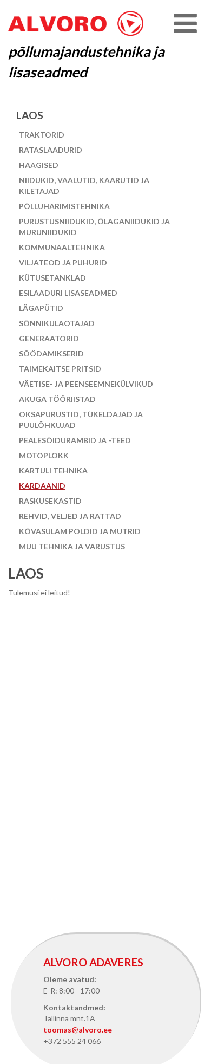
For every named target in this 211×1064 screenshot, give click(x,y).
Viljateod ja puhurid (63, 262)
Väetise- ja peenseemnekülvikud (86, 383)
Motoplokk (44, 455)
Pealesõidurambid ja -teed (75, 440)
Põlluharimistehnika (64, 206)
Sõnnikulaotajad (57, 323)
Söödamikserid (51, 353)
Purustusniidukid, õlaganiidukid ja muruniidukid (94, 227)
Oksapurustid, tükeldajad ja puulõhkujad (81, 420)
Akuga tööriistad (57, 399)
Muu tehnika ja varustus (72, 546)
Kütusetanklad (52, 277)
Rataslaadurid (50, 149)
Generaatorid (49, 338)
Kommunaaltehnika (62, 247)
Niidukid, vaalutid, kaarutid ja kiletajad (84, 186)
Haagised (38, 165)
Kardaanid (42, 485)
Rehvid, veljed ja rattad (70, 516)
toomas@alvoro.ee (77, 1029)
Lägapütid (41, 308)
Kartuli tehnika (53, 470)
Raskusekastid (50, 500)
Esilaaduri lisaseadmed (68, 292)
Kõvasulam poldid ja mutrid (80, 531)
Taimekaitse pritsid (60, 368)
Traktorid (41, 134)
